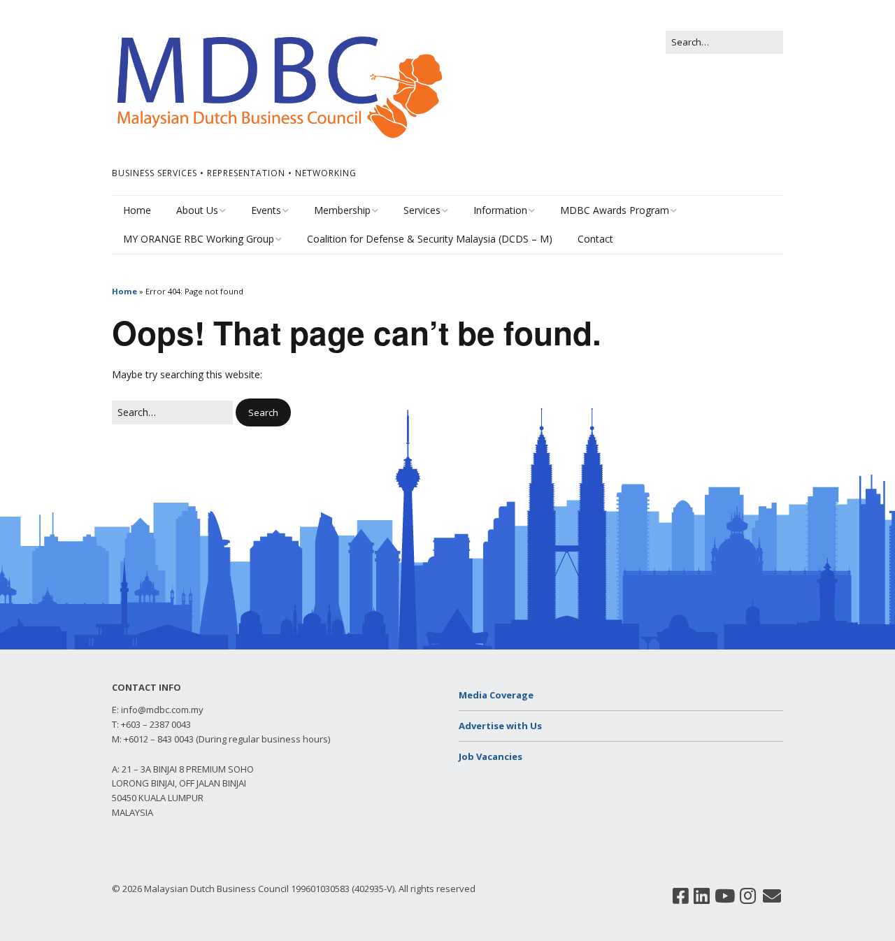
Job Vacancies (490, 756)
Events (266, 210)
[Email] (772, 896)
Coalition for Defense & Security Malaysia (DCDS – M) (429, 238)
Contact (595, 238)
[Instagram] (748, 896)
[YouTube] (725, 896)
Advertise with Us (500, 725)
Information (500, 210)
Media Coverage (496, 695)
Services (422, 210)
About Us (197, 210)
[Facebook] (681, 896)
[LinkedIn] (702, 896)
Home (137, 210)
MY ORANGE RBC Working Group (198, 238)
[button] (263, 412)
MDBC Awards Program (614, 210)
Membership (342, 210)
